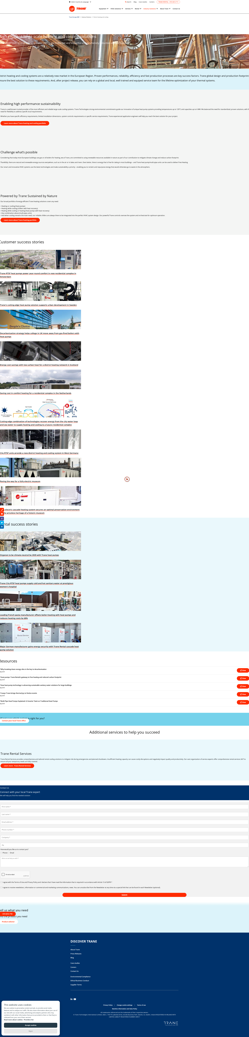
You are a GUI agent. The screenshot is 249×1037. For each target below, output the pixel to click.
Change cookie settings (124, 1005)
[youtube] (75, 999)
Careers (152, 2)
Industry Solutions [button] (149, 9)
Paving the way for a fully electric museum (20, 481)
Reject (31, 1031)
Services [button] (128, 9)
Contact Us (176, 9)
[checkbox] (124, 882)
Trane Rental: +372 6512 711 (168, 2)
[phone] (2, 510)
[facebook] (2, 518)
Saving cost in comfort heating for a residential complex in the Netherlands (35, 393)
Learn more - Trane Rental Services (17, 766)
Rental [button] (137, 9)
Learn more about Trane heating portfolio (20, 220)
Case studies (143, 2)
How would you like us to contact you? (14, 849)
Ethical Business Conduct (80, 981)
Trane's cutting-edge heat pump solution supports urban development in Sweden (38, 305)
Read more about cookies (13, 1020)
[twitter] (2, 522)
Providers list (29, 1020)
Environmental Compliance (80, 977)
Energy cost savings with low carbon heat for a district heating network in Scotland (39, 365)
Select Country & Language (80, 2)
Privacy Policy (108, 1005)
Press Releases (76, 954)
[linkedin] (72, 999)
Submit (124, 895)
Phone (4, 853)
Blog (135, 2)
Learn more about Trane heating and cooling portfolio (25, 123)
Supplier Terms (76, 985)
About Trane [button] (164, 9)
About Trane (75, 950)
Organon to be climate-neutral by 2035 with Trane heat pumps (29, 555)
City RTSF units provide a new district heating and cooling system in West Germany (39, 453)
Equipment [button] (102, 9)
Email (12, 853)
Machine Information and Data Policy (124, 1009)
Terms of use (141, 1005)
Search (129, 2)
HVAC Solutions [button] (116, 9)
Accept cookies (30, 1025)
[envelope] (2, 514)
